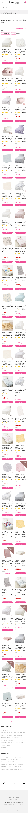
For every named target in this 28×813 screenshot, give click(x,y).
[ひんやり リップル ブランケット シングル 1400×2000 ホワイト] (7, 354)
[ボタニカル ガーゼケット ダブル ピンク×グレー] (7, 241)
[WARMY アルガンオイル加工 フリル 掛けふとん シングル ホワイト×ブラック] (20, 696)
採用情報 (10, 804)
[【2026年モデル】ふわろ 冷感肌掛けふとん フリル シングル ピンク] (20, 213)
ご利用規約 (10, 799)
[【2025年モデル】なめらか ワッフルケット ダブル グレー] (7, 582)
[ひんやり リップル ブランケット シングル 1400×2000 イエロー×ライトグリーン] (20, 523)
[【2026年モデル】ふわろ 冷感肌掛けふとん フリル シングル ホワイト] (7, 42)
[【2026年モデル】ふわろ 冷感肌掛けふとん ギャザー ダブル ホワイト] (7, 213)
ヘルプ (10, 797)
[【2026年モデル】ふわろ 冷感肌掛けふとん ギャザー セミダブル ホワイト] (20, 325)
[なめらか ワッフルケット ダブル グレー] (20, 270)
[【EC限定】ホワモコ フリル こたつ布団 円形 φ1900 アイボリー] (20, 553)
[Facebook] (19, 783)
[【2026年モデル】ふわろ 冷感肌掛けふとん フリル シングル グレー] (20, 158)
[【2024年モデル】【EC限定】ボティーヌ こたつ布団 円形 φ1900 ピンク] (7, 638)
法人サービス (15, 804)
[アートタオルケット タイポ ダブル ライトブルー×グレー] (7, 696)
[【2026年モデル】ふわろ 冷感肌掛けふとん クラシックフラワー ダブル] (7, 496)
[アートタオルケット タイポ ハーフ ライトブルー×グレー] (20, 582)
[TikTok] (4, 783)
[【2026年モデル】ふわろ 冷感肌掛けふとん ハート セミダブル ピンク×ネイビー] (7, 611)
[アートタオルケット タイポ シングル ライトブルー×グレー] (7, 381)
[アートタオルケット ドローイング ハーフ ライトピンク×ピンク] (7, 438)
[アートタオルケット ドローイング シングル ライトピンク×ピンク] (20, 241)
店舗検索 (17, 797)
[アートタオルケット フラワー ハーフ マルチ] (7, 270)
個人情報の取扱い (16, 799)
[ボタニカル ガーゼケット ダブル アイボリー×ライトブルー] (7, 297)
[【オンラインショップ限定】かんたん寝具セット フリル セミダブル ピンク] (20, 100)
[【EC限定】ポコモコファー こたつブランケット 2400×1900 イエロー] (20, 667)
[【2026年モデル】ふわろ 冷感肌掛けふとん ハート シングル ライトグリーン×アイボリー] (20, 297)
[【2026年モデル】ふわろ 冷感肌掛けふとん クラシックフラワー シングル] (20, 186)
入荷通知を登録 (20, 487)
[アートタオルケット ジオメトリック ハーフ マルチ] (7, 523)
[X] (14, 783)
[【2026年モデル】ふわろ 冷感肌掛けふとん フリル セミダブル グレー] (20, 496)
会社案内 (5, 804)
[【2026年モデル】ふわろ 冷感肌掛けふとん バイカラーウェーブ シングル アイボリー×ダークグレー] (7, 410)
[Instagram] (9, 783)
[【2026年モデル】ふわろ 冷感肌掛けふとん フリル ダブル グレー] (20, 638)
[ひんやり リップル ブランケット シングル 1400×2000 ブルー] (7, 158)
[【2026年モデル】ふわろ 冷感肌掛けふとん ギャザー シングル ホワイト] (20, 71)
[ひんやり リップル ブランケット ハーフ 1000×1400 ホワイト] (7, 186)
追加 (8, 62)
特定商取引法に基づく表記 (10, 802)
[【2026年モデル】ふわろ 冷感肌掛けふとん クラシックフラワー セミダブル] (20, 381)
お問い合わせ (22, 804)
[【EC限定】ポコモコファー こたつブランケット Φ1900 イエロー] (7, 325)
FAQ (13, 797)
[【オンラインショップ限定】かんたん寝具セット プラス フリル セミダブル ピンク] (7, 71)
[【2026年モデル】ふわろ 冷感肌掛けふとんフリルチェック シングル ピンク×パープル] (20, 129)
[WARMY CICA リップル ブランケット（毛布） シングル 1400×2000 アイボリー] (20, 42)
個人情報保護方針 (19, 802)
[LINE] (24, 783)
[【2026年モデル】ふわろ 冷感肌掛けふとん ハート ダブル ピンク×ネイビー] (20, 354)
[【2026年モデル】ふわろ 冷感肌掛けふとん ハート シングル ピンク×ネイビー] (7, 100)
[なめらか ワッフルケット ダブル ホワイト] (20, 410)
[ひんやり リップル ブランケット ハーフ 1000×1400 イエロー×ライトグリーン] (20, 438)
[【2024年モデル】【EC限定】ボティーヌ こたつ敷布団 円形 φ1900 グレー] (7, 467)
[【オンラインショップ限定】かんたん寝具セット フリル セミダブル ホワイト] (7, 129)
